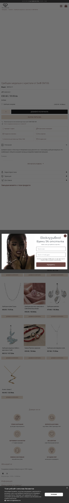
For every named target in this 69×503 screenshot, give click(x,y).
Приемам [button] (54, 494)
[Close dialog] (65, 235)
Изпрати (51, 265)
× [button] (67, 488)
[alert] (34, 494)
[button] (23, 500)
